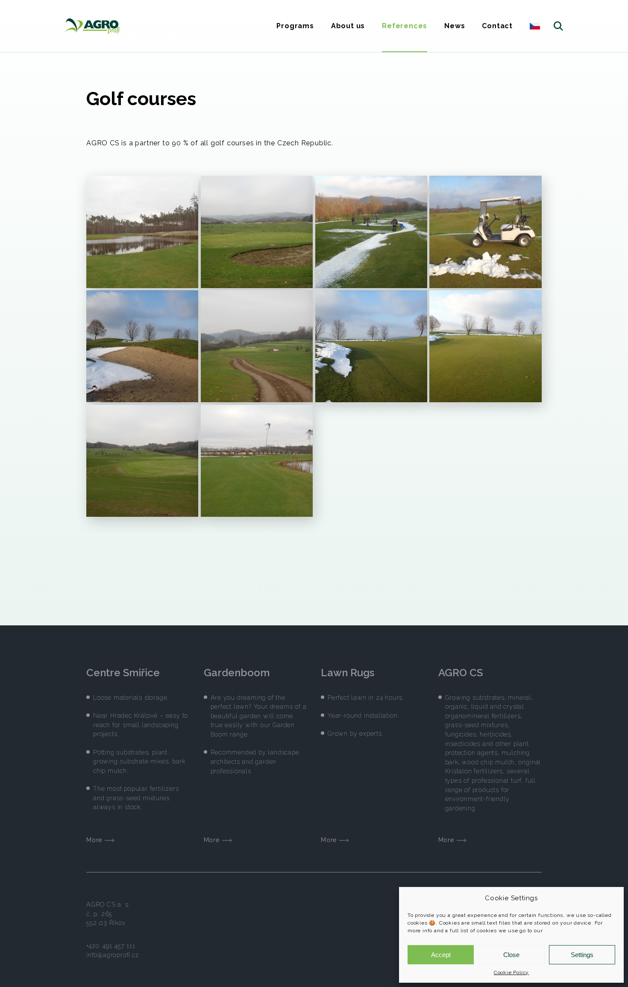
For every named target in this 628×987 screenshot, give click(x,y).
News (454, 26)
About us (348, 26)
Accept (441, 954)
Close (511, 954)
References (404, 26)
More (95, 839)
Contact (497, 26)
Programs (295, 26)
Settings (582, 954)
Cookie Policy (511, 972)
